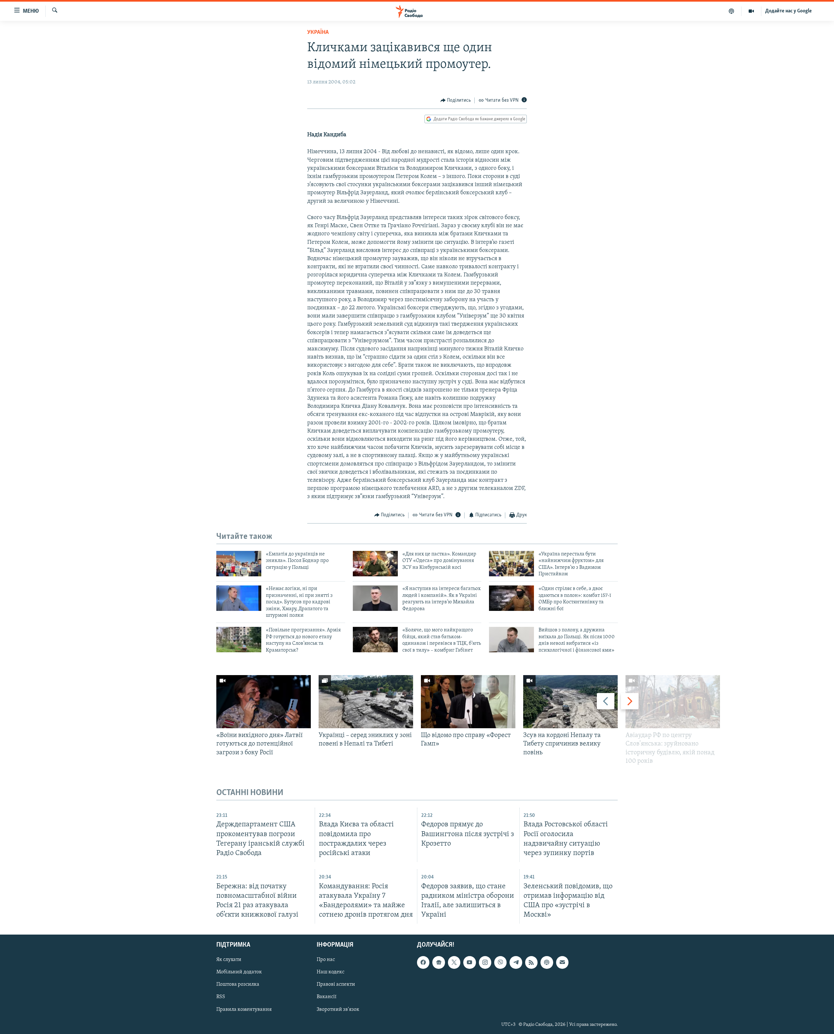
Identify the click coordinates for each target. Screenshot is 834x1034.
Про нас (326, 959)
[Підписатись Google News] (438, 962)
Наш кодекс (330, 972)
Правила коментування (244, 1009)
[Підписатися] (562, 962)
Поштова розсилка (237, 984)
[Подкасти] (731, 11)
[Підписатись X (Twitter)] (454, 962)
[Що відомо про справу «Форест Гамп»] (468, 701)
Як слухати (228, 959)
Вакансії (327, 997)
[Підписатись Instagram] (485, 962)
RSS (220, 997)
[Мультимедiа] (751, 11)
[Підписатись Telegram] (516, 962)
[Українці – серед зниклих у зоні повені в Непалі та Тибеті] (366, 701)
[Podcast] (546, 962)
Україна (318, 33)
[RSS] (531, 962)
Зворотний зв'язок (338, 1009)
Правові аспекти (336, 984)
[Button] (455, 100)
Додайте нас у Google (788, 11)
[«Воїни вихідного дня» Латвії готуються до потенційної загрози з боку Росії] (263, 701)
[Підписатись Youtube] (469, 962)
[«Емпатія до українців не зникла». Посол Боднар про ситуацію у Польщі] (238, 563)
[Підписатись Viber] (500, 962)
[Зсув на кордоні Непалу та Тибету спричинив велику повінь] (570, 701)
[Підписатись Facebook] (423, 962)
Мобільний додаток (239, 972)
